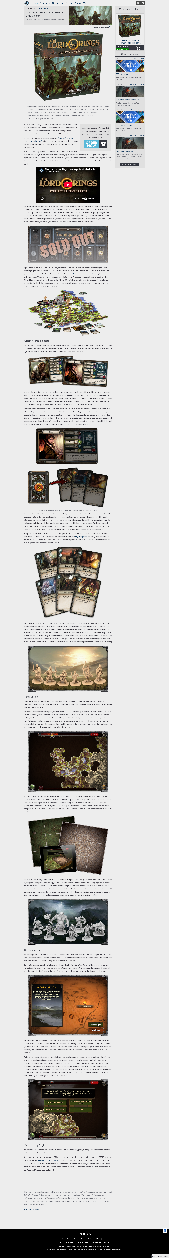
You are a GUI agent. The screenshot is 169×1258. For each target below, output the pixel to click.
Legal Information (89, 1242)
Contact (104, 1239)
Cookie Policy (71, 1242)
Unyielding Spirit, (81, 537)
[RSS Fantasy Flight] (90, 1234)
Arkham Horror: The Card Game (135, 110)
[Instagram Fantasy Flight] (84, 1234)
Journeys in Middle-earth (45, 8)
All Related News (130, 164)
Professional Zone (94, 1239)
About (69, 3)
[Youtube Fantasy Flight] (87, 1234)
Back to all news (32, 1209)
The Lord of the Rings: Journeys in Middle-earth (130, 41)
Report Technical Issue (160, 1256)
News (35, 3)
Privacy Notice (63, 1242)
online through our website (82, 274)
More (86, 3)
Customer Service (73, 1239)
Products (45, 3)
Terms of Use (79, 1242)
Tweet (110, 27)
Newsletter (106, 1242)
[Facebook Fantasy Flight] (79, 1234)
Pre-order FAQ (98, 1242)
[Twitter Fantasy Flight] (81, 1234)
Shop (78, 3)
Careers (83, 1239)
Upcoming (58, 3)
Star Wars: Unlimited (138, 58)
